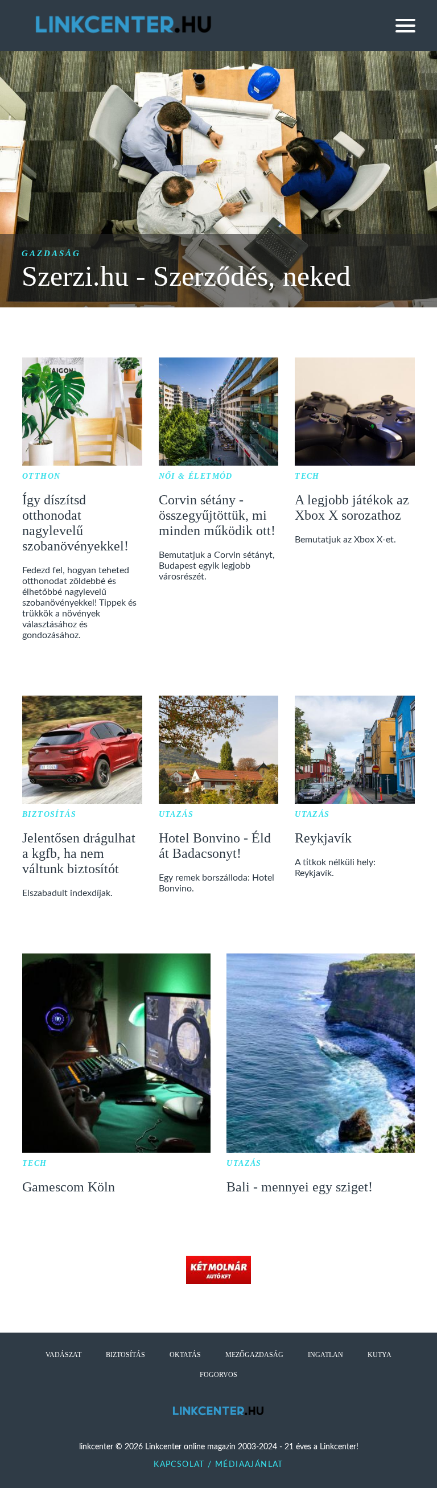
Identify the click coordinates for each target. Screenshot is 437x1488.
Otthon (41, 476)
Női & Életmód (196, 476)
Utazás (176, 814)
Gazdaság (51, 253)
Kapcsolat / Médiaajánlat (218, 1465)
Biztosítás (49, 814)
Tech (307, 476)
